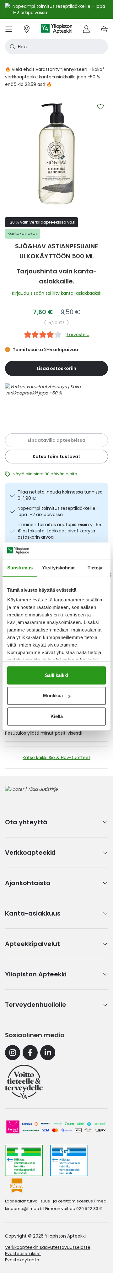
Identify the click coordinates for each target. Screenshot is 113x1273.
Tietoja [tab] (95, 567)
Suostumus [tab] (20, 567)
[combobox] (56, 46)
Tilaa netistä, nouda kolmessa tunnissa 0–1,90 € (60, 495)
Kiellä (57, 716)
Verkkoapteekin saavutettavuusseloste (47, 1247)
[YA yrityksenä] (24, 1082)
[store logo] (56, 29)
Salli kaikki (56, 675)
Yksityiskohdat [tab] (58, 567)
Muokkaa (53, 695)
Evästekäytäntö (22, 1260)
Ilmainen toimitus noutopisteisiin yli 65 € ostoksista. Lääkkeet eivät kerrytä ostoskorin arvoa (59, 530)
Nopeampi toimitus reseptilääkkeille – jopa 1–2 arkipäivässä (59, 511)
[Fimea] (24, 1160)
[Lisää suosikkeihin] (100, 106)
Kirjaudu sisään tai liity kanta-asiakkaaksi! (56, 293)
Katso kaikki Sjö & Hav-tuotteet (56, 757)
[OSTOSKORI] (104, 29)
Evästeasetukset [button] (23, 1253)
